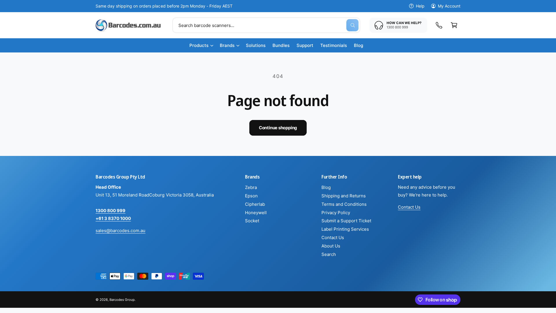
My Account (449, 5)
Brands (227, 45)
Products (199, 45)
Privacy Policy (335, 212)
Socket (252, 220)
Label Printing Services (345, 229)
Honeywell (256, 212)
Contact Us (332, 237)
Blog (326, 187)
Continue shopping (278, 127)
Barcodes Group (122, 300)
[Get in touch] (439, 25)
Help (420, 5)
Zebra (251, 187)
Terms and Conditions (344, 204)
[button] (454, 25)
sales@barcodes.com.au (120, 230)
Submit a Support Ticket (346, 220)
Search (328, 254)
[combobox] (266, 25)
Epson (251, 196)
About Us (330, 246)
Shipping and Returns (343, 196)
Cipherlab (255, 204)
